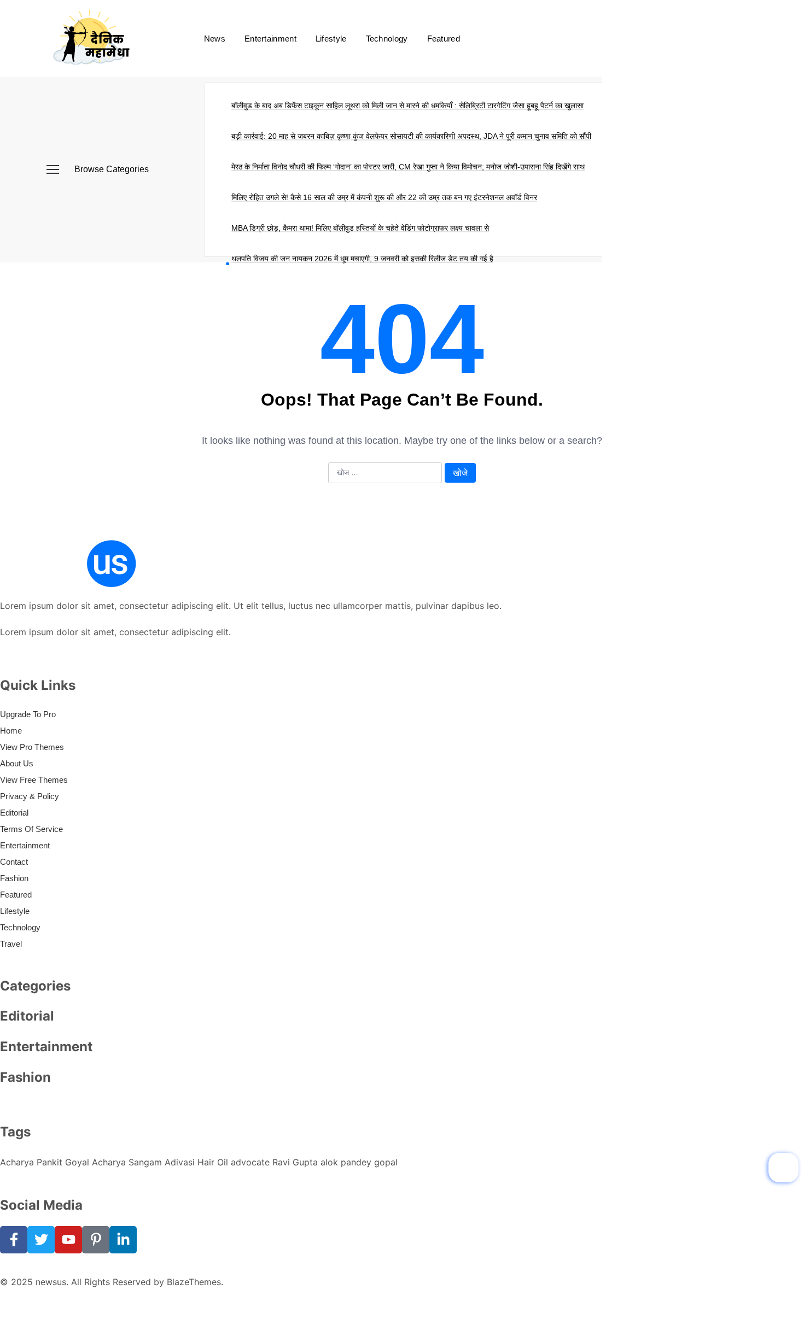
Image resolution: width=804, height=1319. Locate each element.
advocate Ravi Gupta (274, 1162)
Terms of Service (31, 829)
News (214, 38)
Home (11, 730)
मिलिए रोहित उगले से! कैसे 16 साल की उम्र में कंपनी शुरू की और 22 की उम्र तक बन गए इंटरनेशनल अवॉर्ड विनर (384, 197)
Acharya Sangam (127, 1162)
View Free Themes (34, 779)
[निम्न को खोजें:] (385, 473)
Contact (14, 861)
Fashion (14, 878)
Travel (11, 943)
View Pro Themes (32, 747)
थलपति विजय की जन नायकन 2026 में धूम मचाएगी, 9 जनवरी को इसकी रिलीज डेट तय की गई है (362, 258)
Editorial (14, 812)
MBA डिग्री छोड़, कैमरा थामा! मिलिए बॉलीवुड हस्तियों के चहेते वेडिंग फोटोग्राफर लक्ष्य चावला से (360, 228)
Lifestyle (331, 38)
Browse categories (111, 169)
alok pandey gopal (359, 1162)
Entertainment (270, 38)
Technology (387, 38)
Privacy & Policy (29, 796)
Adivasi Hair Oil (196, 1162)
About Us (16, 763)
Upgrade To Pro (28, 714)
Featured (443, 38)
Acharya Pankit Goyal (44, 1162)
